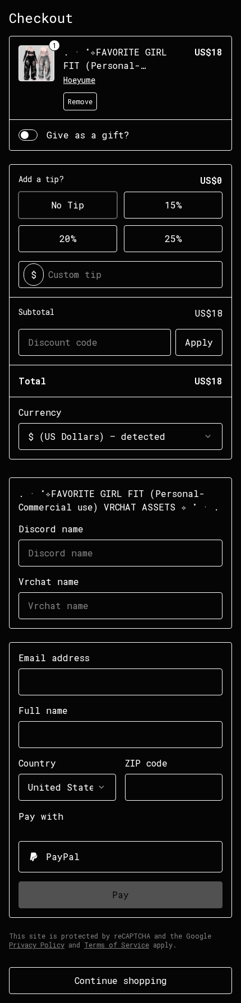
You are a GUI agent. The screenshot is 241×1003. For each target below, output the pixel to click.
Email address (54, 657)
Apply (199, 342)
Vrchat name (48, 581)
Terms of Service (116, 944)
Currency (40, 412)
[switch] (28, 135)
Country (37, 763)
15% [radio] (173, 205)
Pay (120, 894)
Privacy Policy (36, 944)
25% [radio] (173, 238)
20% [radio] (68, 238)
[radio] (120, 856)
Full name (43, 710)
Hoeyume (79, 80)
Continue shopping (121, 980)
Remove (80, 101)
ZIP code (146, 763)
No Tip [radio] (68, 205)
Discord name (51, 529)
